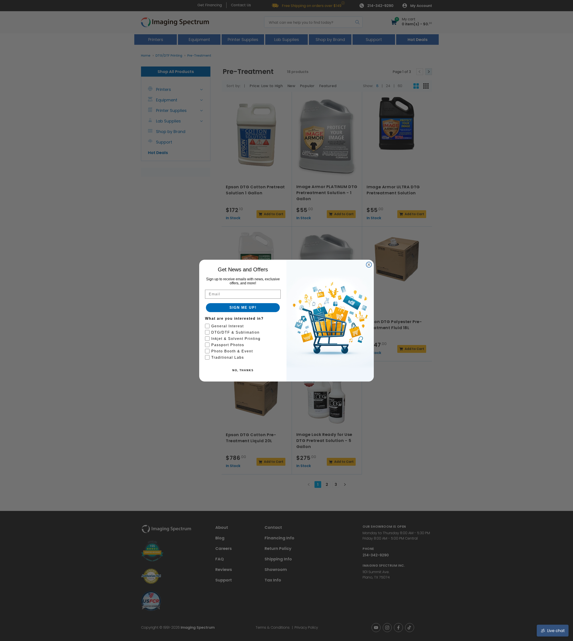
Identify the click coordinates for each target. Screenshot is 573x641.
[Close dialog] (369, 264)
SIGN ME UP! (243, 307)
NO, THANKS (243, 370)
